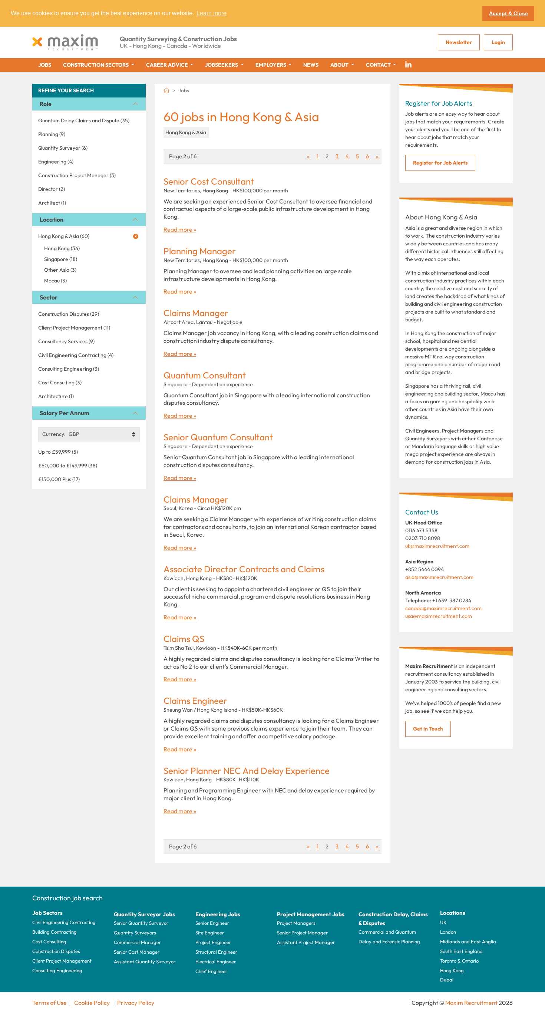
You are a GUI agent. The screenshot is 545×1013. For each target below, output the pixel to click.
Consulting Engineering (57, 970)
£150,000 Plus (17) (59, 479)
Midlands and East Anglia (468, 941)
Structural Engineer (216, 952)
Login (498, 42)
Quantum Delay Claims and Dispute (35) (83, 120)
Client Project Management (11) (74, 327)
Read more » (180, 229)
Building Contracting (54, 932)
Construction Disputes (56, 951)
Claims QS (184, 638)
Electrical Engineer (215, 961)
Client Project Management (62, 961)
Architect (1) (52, 202)
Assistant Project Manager (306, 942)
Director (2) (51, 189)
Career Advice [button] (167, 65)
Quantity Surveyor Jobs (144, 914)
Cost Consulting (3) (60, 382)
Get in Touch (428, 728)
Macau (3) (55, 280)
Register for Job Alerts (440, 162)
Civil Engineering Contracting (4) (75, 355)
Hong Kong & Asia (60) (63, 236)
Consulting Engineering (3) (68, 368)
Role (46, 103)
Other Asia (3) (60, 270)
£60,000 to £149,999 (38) (67, 465)
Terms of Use (49, 1002)
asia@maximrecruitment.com (439, 577)
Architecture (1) (56, 396)
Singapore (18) (60, 259)
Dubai (446, 980)
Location (51, 219)
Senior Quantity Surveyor (141, 923)
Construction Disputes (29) (68, 314)
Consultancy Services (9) (66, 341)
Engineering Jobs (217, 914)
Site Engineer (209, 933)
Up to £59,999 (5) (58, 451)
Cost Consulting (49, 941)
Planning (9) (51, 134)
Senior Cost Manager (136, 952)
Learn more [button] (211, 13)
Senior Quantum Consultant (218, 437)
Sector (48, 297)
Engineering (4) (55, 161)
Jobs (44, 65)
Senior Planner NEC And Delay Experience (247, 770)
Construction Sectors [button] (96, 65)
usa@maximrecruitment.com (438, 616)
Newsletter (459, 42)
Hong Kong (452, 970)
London (448, 932)
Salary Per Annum (64, 413)
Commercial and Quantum (387, 932)
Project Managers (296, 923)
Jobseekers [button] (222, 65)
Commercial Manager (137, 942)
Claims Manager (196, 313)
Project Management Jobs (310, 914)
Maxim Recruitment (471, 1002)
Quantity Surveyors (135, 933)
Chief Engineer (211, 971)
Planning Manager (200, 251)
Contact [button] (379, 65)
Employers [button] (271, 65)
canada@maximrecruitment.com (443, 608)
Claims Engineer (195, 700)
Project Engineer (213, 942)
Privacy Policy (135, 1002)
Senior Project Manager (302, 933)
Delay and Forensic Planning (389, 941)
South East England (461, 951)
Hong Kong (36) (62, 248)
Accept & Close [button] (508, 13)
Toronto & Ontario (459, 961)
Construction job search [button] (67, 898)
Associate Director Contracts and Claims (244, 569)
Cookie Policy (92, 1002)
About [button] (340, 65)
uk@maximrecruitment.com (437, 546)
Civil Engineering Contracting (64, 922)
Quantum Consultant (205, 375)
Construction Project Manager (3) (77, 175)
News (310, 65)
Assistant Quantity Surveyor (144, 961)
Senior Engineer (212, 923)
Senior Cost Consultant (209, 181)
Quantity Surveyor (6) (62, 148)
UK (443, 922)
